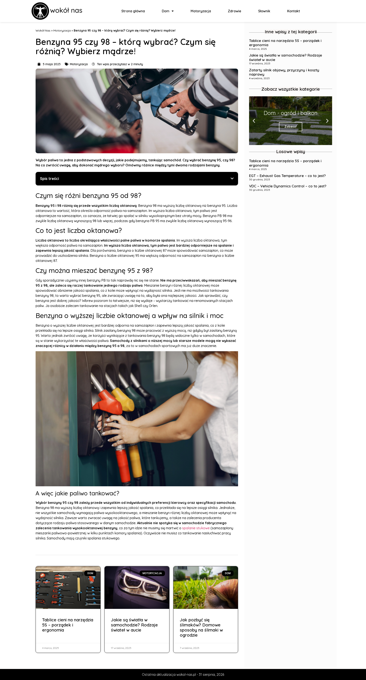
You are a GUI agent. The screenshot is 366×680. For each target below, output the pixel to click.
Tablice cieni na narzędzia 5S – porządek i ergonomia (67, 625)
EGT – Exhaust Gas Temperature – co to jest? (287, 175)
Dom (165, 11)
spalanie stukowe (196, 528)
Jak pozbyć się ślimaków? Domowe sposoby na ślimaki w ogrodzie (201, 627)
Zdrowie (234, 11)
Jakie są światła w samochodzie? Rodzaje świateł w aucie (134, 625)
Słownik (264, 11)
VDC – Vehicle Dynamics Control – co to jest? (287, 186)
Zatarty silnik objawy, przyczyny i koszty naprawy (284, 72)
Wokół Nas (43, 30)
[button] (286, 142)
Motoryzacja (201, 11)
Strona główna (133, 11)
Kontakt (293, 11)
